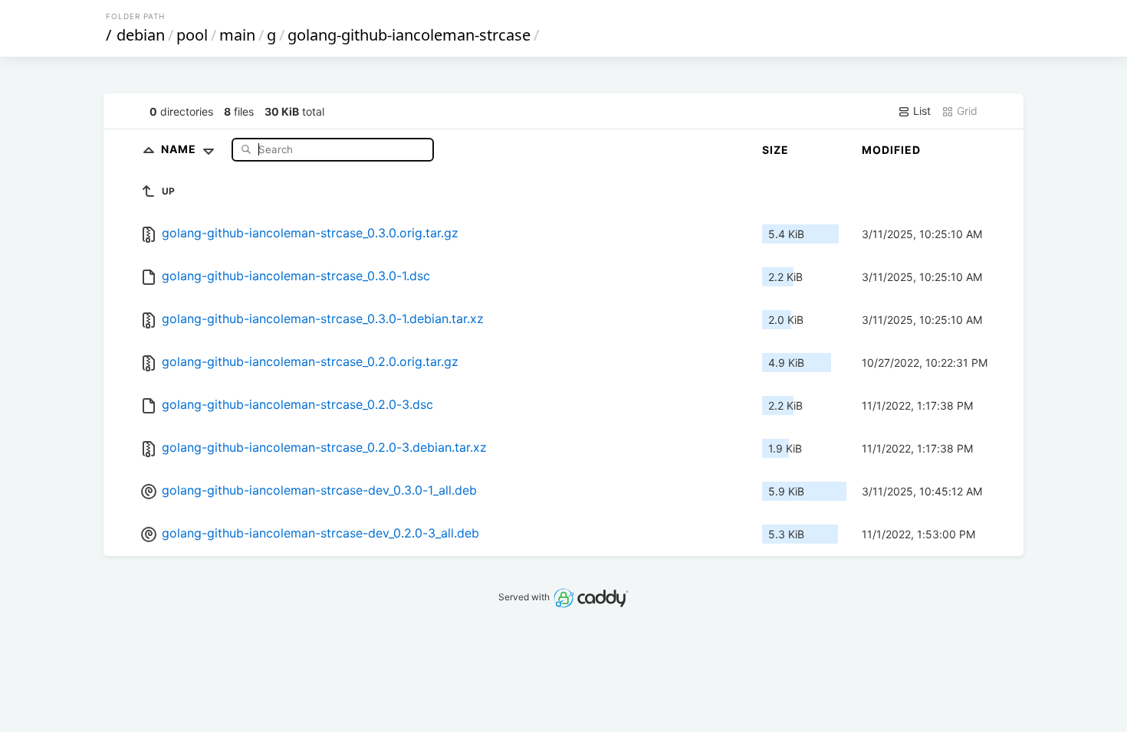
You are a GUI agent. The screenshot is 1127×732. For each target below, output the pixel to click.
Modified (891, 149)
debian (141, 35)
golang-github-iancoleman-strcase (409, 35)
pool (192, 35)
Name (180, 148)
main (237, 35)
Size (775, 149)
